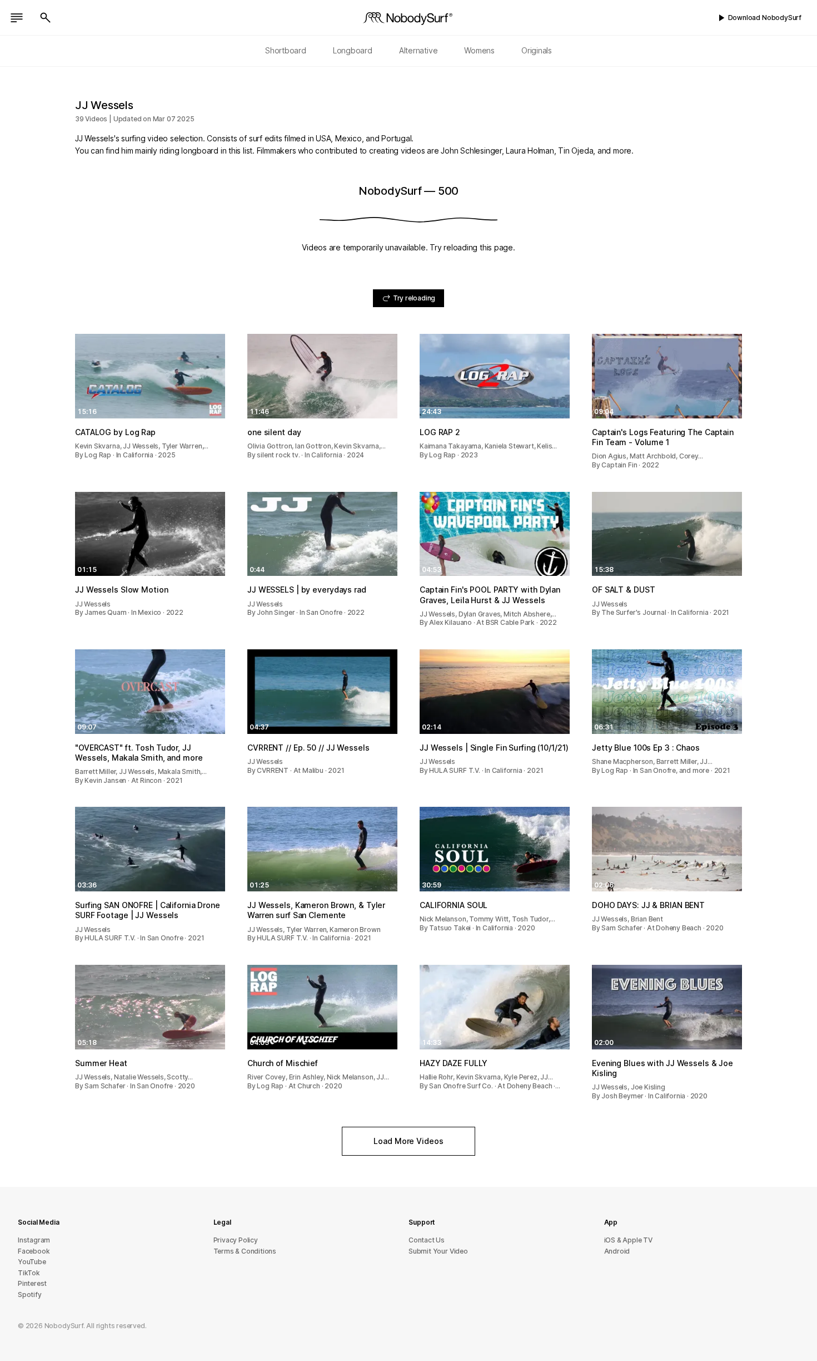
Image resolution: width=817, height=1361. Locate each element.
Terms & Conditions (245, 1251)
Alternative (418, 50)
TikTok (29, 1273)
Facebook (33, 1251)
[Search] (45, 18)
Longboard (352, 50)
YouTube (32, 1262)
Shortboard (285, 50)
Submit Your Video (438, 1251)
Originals (536, 50)
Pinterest (32, 1283)
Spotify (30, 1294)
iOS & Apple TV (628, 1240)
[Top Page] (408, 18)
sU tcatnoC (427, 1240)
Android (617, 1251)
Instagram (34, 1240)
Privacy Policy (235, 1240)
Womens (479, 50)
